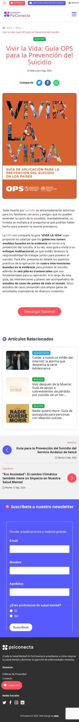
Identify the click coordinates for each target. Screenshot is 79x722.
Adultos (39, 39)
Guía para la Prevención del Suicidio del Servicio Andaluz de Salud (46, 450)
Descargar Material (39, 311)
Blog (18, 27)
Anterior (72, 442)
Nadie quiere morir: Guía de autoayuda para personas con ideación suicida (52, 414)
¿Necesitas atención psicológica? (48, 3)
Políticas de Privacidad (14, 674)
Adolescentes (41, 353)
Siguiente (7, 468)
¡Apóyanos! (19, 3)
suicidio (30, 210)
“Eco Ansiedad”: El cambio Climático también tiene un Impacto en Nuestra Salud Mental (31, 478)
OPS (9, 235)
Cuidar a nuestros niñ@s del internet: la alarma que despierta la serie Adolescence (52, 362)
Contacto (7, 678)
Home (9, 27)
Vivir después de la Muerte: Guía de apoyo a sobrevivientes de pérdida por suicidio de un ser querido (52, 391)
